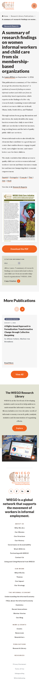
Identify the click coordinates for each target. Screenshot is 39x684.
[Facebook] (16, 491)
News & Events (19, 624)
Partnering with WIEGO (19, 553)
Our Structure (19, 536)
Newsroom (19, 633)
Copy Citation (10, 281)
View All (19, 374)
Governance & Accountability (19, 545)
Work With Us (19, 549)
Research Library (19, 648)
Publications (19, 644)
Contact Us (19, 557)
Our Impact (19, 581)
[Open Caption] (33, 457)
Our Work (19, 568)
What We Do (19, 573)
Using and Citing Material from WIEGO (19, 561)
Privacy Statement (19, 664)
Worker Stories (19, 613)
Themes (19, 577)
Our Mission (19, 532)
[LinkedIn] (22, 491)
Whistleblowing (19, 678)
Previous (16, 309)
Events (19, 629)
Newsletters (19, 637)
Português (14, 177)
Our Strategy (19, 585)
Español (5, 177)
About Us (19, 524)
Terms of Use (19, 669)
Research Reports (20, 187)
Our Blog (19, 617)
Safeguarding (19, 673)
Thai (30, 177)
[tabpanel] (19, 448)
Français (23, 177)
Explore (19, 428)
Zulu (3, 181)
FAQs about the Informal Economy (19, 601)
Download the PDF (15, 249)
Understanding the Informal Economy (19, 596)
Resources (19, 655)
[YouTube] (28, 491)
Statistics (19, 605)
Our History (19, 540)
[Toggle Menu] (34, 6)
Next (22, 309)
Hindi (9, 181)
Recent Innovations (19, 609)
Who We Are (19, 528)
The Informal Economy (19, 592)
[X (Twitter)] (11, 491)
